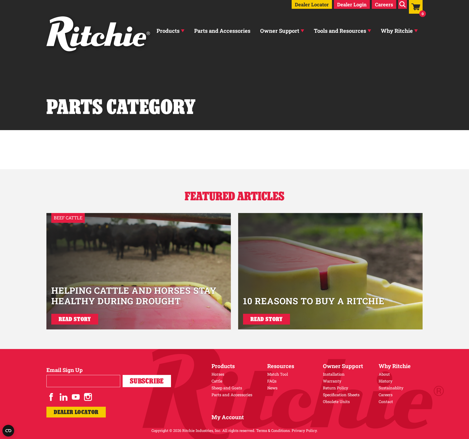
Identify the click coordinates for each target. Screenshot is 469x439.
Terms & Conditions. (273, 430)
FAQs (272, 380)
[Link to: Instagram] (88, 397)
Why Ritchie (397, 30)
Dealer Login (352, 4)
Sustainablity (391, 387)
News (272, 387)
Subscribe (147, 381)
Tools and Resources (340, 30)
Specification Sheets (341, 394)
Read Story (75, 319)
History (385, 380)
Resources (280, 366)
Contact (386, 401)
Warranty (332, 380)
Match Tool (277, 374)
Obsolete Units (336, 401)
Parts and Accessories (222, 30)
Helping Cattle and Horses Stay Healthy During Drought (134, 295)
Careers (384, 4)
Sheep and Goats (227, 387)
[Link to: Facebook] (51, 397)
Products (168, 30)
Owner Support (279, 30)
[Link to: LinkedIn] (63, 397)
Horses (218, 374)
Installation (334, 374)
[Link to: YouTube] (76, 397)
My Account (228, 417)
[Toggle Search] (402, 4)
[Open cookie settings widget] (8, 431)
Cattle (217, 380)
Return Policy (335, 387)
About (384, 374)
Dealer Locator (312, 4)
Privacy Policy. (305, 430)
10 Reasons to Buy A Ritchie (313, 301)
